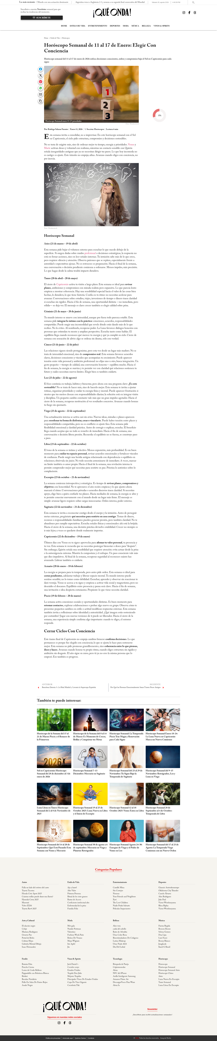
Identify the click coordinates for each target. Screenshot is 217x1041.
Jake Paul (162, 900)
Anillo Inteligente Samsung (124, 976)
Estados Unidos (73, 970)
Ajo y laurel (72, 888)
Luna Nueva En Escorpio (168, 979)
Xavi (115, 900)
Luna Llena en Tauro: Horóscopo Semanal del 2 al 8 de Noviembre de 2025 (53, 811)
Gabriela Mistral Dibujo (31, 944)
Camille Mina (118, 888)
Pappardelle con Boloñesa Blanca (35, 973)
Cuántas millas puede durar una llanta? (37, 897)
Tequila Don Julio (74, 973)
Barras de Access (74, 900)
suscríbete (43, 17)
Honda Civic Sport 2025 (32, 894)
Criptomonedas (119, 967)
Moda (126, 25)
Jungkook (162, 944)
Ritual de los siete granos (77, 897)
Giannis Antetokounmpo (168, 888)
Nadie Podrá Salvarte (121, 906)
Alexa (115, 970)
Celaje (24, 929)
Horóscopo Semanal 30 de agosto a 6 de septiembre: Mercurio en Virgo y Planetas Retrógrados (90, 848)
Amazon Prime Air (120, 979)
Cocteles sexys (73, 967)
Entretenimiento (97, 25)
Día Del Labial (119, 947)
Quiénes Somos (80, 1038)
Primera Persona (74, 894)
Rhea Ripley (163, 906)
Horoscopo (163, 964)
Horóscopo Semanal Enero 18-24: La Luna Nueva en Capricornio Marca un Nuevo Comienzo (162, 737)
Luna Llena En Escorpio (168, 985)
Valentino (71, 932)
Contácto (91, 1038)
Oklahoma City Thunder (168, 891)
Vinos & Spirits (162, 25)
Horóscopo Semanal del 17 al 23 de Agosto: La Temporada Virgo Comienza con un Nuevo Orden (162, 848)
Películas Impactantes (121, 909)
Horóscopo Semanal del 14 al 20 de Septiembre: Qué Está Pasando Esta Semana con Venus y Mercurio (54, 848)
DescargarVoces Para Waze (124, 982)
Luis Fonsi (162, 938)
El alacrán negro (28, 926)
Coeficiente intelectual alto (78, 903)
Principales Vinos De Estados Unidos (82, 979)
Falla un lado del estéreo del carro (35, 888)
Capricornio (62, 284)
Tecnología (117, 959)
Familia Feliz (72, 909)
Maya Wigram (73, 941)
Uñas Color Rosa (120, 935)
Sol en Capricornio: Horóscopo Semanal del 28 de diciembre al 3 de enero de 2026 (53, 774)
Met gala (71, 926)
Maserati (25, 903)
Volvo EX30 (27, 906)
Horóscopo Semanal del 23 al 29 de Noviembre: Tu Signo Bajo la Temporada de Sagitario (126, 774)
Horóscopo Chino (165, 973)
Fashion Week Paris (75, 935)
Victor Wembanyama (167, 903)
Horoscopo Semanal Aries (169, 970)
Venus (131, 144)
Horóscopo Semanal (166, 967)
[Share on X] (40, 75)
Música (135, 25)
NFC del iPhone (120, 973)
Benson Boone (164, 929)
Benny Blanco (164, 941)
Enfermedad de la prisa (76, 906)
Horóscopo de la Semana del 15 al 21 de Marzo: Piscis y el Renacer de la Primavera (53, 737)
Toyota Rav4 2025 (29, 909)
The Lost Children (120, 903)
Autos (24, 882)
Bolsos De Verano (74, 938)
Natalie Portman (74, 929)
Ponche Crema (28, 967)
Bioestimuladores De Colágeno (125, 938)
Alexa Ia (116, 985)
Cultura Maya (27, 941)
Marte (47, 148)
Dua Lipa (162, 935)
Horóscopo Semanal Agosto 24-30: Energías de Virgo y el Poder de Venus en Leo (126, 848)
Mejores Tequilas (74, 976)
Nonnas (116, 894)
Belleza (146, 25)
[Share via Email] (40, 94)
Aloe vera (117, 926)
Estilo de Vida (77, 25)
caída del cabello (119, 929)
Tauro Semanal (164, 982)
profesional (90, 253)
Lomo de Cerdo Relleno (32, 970)
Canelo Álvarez (164, 894)
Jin (68, 947)
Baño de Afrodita (120, 932)
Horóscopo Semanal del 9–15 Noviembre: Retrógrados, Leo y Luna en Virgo (160, 774)
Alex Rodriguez (164, 897)
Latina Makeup (119, 941)
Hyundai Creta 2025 (30, 900)
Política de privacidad (53, 1038)
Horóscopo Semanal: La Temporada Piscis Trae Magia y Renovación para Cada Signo (126, 737)
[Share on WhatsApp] (40, 88)
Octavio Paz (27, 935)
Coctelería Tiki (73, 985)
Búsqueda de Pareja (121, 964)
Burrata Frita (27, 964)
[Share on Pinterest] (40, 82)
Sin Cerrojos (118, 891)
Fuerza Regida (164, 926)
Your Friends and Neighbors (124, 897)
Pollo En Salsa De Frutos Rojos (34, 982)
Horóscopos (66, 38)
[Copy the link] (40, 100)
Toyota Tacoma (28, 891)
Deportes (115, 25)
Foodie (25, 959)
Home (64, 25)
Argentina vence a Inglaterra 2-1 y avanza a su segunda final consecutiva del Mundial (80, 2)
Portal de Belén (28, 938)
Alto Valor (71, 891)
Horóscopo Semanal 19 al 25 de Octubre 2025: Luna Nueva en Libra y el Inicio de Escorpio (90, 811)
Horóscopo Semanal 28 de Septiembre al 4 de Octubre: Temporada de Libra (159, 811)
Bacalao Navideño (29, 979)
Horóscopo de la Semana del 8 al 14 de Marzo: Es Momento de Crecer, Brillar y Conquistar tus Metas (89, 737)
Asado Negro (27, 985)
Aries (160, 976)
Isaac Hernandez (29, 947)
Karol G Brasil (164, 947)
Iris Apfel (71, 944)
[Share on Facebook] (40, 69)
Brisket (25, 976)
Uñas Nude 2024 (120, 944)
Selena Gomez (164, 932)
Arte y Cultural (28, 921)
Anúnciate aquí (68, 1038)
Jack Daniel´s (72, 964)
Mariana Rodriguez (30, 932)
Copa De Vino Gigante (77, 982)
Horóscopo (163, 959)
